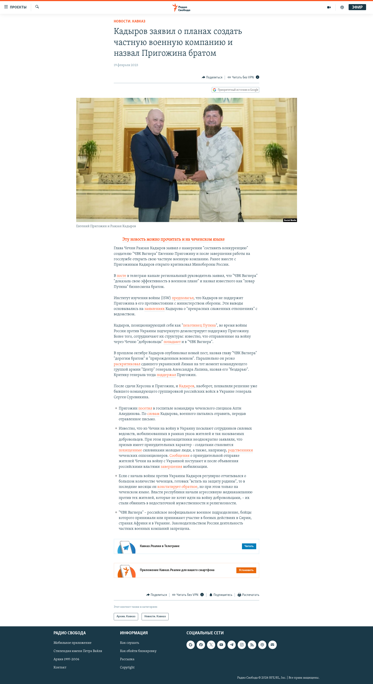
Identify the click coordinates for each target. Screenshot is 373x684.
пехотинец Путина (199, 326)
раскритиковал (127, 364)
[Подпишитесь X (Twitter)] (211, 645)
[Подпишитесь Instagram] (242, 645)
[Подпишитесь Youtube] (221, 645)
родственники (240, 450)
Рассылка (127, 659)
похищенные (130, 450)
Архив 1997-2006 (66, 659)
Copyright (127, 668)
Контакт (60, 668)
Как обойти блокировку (138, 651)
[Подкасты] (262, 645)
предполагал (183, 298)
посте (121, 276)
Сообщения (179, 456)
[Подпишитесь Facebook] (201, 645)
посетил (145, 409)
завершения (171, 467)
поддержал (166, 375)
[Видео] (329, 7)
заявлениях (154, 309)
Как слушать (129, 643)
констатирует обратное (177, 487)
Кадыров (186, 386)
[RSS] (252, 645)
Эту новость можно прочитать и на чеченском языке (173, 239)
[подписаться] (272, 645)
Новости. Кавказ (129, 22)
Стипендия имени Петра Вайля (78, 651)
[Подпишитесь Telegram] (232, 645)
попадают (172, 342)
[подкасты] (342, 7)
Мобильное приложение (73, 643)
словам (153, 414)
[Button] (212, 77)
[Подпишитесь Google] (190, 645)
